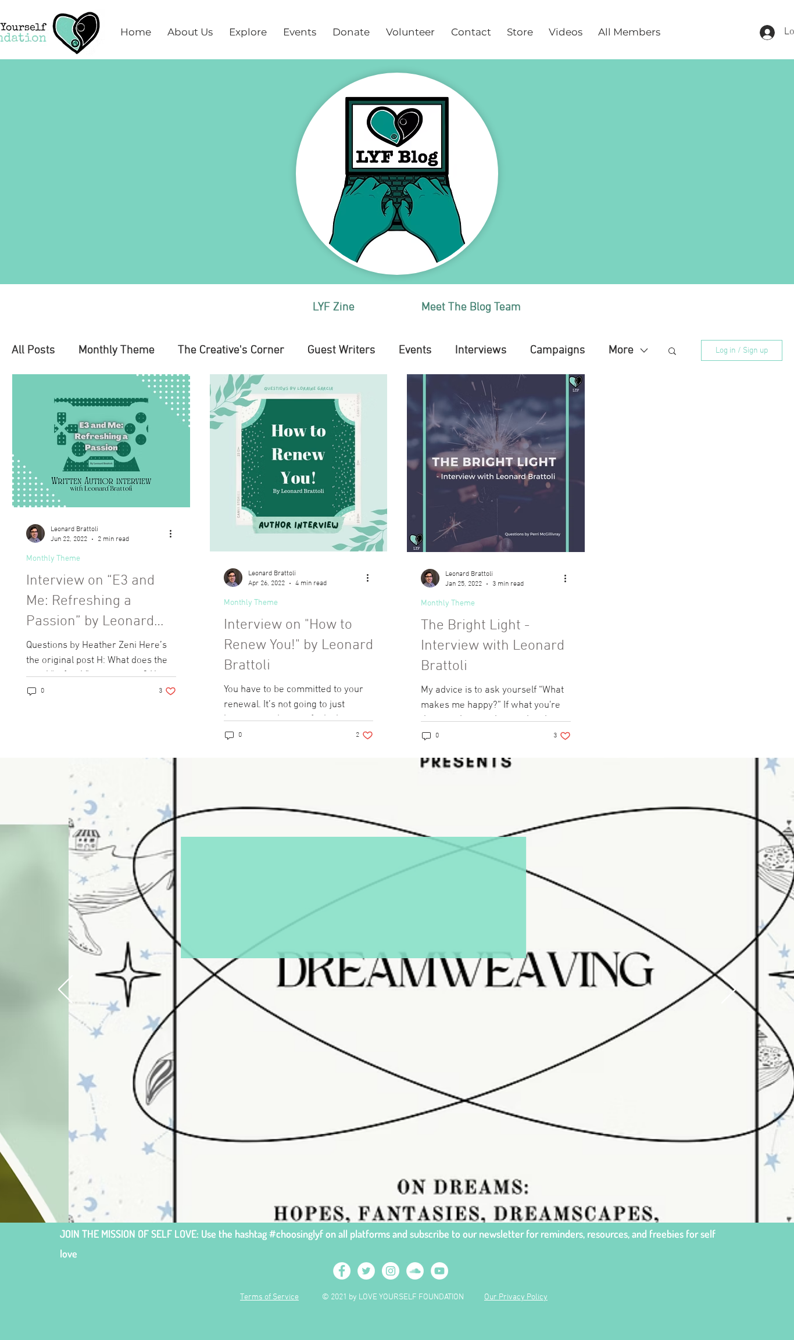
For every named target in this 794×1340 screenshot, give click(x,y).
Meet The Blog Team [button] (471, 307)
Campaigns (557, 350)
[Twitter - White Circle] (366, 1271)
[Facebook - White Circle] (341, 1271)
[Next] (728, 990)
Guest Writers (341, 350)
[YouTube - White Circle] (439, 1271)
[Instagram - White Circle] (390, 1271)
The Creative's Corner (231, 350)
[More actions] (174, 533)
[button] (190, 32)
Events (415, 350)
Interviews (481, 350)
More (621, 350)
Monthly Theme (116, 350)
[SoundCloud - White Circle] (415, 1271)
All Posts (33, 350)
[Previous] (65, 990)
